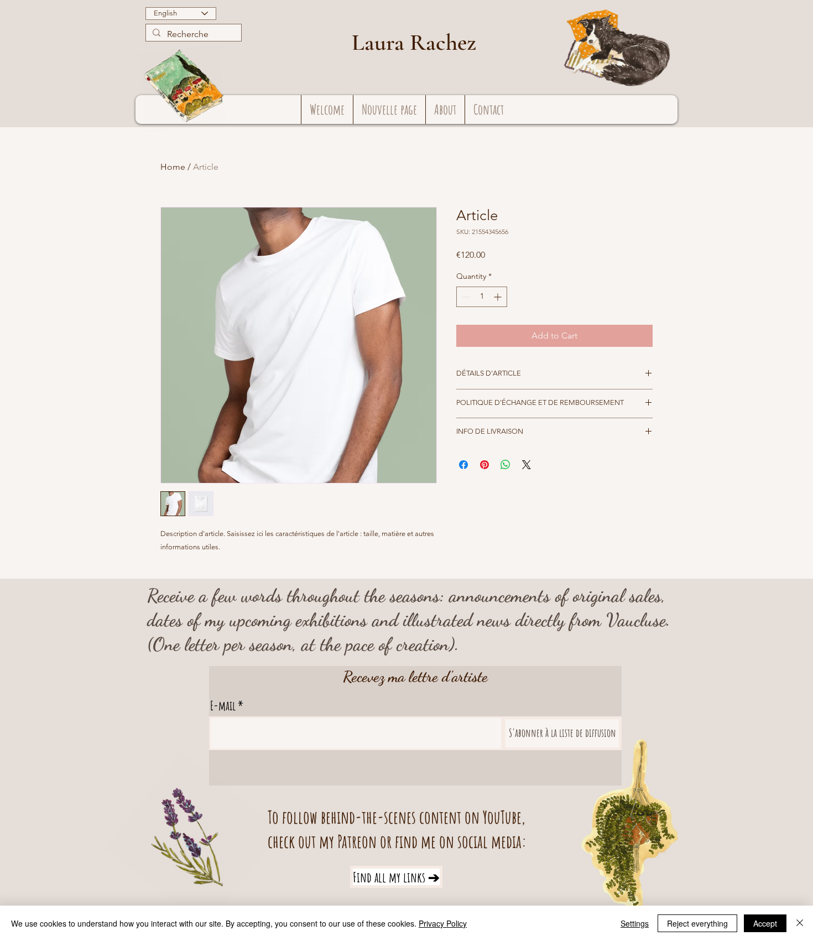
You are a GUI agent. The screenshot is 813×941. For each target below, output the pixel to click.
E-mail (223, 705)
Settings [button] (635, 923)
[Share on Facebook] (463, 464)
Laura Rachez (414, 42)
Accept (765, 923)
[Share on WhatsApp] (505, 464)
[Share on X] (526, 464)
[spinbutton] (482, 296)
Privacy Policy (443, 923)
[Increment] (498, 296)
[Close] (799, 923)
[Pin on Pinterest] (484, 464)
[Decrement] (465, 296)
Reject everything (697, 923)
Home (172, 167)
